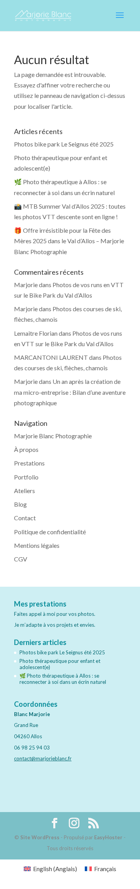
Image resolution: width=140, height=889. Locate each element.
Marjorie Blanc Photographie (53, 435)
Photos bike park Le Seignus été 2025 (64, 144)
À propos (26, 449)
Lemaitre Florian (36, 333)
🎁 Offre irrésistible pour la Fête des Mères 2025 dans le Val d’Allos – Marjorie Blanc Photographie (69, 241)
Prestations (29, 463)
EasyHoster (108, 837)
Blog (20, 504)
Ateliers (24, 490)
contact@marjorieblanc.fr (43, 758)
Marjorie (26, 284)
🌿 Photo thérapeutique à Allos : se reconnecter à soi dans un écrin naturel (62, 679)
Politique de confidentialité (50, 531)
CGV (20, 559)
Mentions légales (37, 545)
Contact (25, 517)
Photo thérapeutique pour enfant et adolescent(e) (59, 664)
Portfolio (26, 477)
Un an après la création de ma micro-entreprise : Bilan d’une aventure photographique (70, 392)
